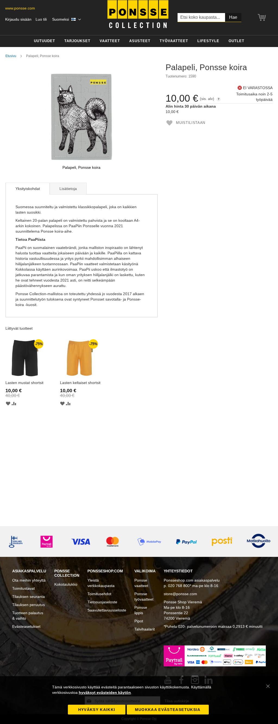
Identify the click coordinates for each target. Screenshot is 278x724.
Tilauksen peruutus (28, 605)
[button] (66, 20)
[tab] (27, 189)
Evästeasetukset (26, 626)
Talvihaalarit (144, 629)
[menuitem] (44, 41)
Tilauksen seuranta (28, 596)
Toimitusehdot (99, 594)
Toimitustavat (23, 588)
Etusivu (10, 56)
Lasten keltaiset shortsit (80, 382)
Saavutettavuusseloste (106, 610)
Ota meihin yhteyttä (29, 580)
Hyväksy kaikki (96, 709)
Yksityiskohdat (27, 188)
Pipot (138, 621)
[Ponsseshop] (138, 14)
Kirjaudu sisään (18, 19)
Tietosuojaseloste (102, 602)
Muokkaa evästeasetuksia (168, 709)
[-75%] (24, 376)
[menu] (139, 41)
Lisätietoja (68, 188)
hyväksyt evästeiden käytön (105, 692)
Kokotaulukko (65, 584)
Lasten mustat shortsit (24, 382)
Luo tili (41, 19)
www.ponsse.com (20, 8)
